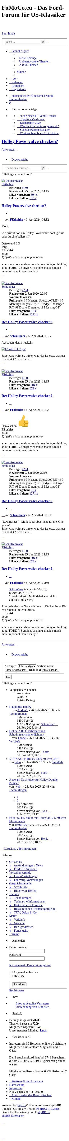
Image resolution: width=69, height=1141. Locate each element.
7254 (25, 290)
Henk (44, 838)
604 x (34, 194)
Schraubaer (8, 286)
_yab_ (18, 786)
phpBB (21, 1105)
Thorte (22, 738)
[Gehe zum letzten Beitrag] (56, 724)
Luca (43, 1030)
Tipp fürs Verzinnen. (32, 119)
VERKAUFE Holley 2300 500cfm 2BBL (34, 758)
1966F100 (21, 824)
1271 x (34, 314)
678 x (33, 198)
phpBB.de (43, 1112)
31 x (33, 311)
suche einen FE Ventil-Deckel (38, 115)
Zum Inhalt (8, 33)
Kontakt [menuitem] (16, 1098)
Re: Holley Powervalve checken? (27, 322)
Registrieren (16, 990)
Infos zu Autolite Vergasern (32, 1003)
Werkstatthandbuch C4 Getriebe (39, 133)
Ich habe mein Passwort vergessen (30, 965)
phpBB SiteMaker (13, 1115)
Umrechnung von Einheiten (32, 1007)
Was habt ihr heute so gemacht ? (39, 126)
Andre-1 (22, 710)
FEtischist (7, 184)
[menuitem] (27, 58)
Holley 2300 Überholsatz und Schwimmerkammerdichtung (27, 732)
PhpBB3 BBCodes (47, 1108)
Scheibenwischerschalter (35, 129)
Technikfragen (18, 713)
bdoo (18, 762)
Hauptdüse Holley (20, 706)
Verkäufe (14, 741)
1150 (25, 187)
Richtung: (35, 669)
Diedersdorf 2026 (30, 122)
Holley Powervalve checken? (30, 141)
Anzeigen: (11, 666)
